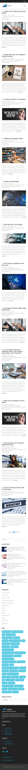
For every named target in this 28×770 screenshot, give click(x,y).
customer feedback (7, 652)
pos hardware (10, 679)
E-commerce (21, 661)
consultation (14, 646)
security (4, 682)
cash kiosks (5, 646)
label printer (22, 670)
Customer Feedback (6, 597)
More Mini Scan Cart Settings (13, 224)
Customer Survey (20, 652)
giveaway (22, 667)
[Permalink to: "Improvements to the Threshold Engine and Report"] (14, 461)
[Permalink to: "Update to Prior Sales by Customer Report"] (14, 28)
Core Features (5, 16)
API (3, 634)
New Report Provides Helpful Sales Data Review (14, 309)
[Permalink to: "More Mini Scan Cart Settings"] (14, 238)
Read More (4, 47)
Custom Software (7, 655)
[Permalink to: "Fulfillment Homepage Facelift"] (14, 155)
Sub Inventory (19, 686)
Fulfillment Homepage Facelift (13, 138)
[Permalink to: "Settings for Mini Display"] (14, 198)
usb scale (15, 692)
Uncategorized (5, 623)
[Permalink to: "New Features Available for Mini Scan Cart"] (14, 282)
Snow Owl (11, 682)
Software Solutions (7, 686)
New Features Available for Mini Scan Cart (13, 264)
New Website (6, 676)
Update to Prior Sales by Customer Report (14, 12)
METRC (3, 613)
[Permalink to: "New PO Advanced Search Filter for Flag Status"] (14, 506)
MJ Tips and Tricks (5, 61)
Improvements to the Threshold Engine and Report (13, 444)
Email (11, 664)
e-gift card (5, 664)
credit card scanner (7, 649)
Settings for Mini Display (11, 181)
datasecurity (17, 655)
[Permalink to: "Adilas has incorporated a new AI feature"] (14, 418)
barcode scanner (7, 637)
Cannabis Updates (5, 356)
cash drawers (15, 643)
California (16, 637)
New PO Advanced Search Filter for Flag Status (13, 488)
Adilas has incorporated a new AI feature (13, 401)
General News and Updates (14, 16)
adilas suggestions (17, 631)
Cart (23, 640)
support (4, 689)
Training (21, 689)
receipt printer (19, 679)
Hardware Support (5, 605)
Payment (22, 676)
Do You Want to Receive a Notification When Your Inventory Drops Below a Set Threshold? (12, 351)
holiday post (13, 670)
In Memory (4, 610)
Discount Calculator (7, 658)
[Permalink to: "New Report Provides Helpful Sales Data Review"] (14, 325)
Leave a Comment (5, 19)
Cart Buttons (5, 643)
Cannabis (5, 640)
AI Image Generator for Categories (15, 99)
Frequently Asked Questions (14, 268)
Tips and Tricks (5, 17)
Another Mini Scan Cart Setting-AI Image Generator (13, 55)
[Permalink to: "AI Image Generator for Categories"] (14, 114)
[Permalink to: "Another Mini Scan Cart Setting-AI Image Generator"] (14, 73)
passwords (15, 676)
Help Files (22, 16)
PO (3, 679)
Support (11, 61)
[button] (24, 5)
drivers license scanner (8, 661)
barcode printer (10, 634)
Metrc (4, 673)
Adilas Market (6, 631)
